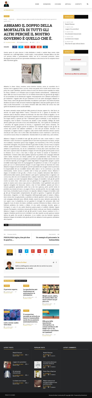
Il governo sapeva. (11, 289)
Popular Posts (39, 347)
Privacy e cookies (10, 395)
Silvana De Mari (10, 42)
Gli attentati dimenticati (17, 372)
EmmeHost (84, 395)
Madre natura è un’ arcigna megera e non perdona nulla (50, 382)
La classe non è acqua (19, 381)
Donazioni (46, 4)
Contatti (78, 4)
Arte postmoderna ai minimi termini (49, 362)
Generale (6, 16)
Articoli (68, 4)
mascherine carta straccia (33, 225)
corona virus (13, 225)
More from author (20, 280)
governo (21, 225)
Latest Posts (8, 347)
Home (37, 4)
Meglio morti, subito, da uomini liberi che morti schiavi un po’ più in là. (50, 298)
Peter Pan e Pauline (49, 371)
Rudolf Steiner (17, 352)
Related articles (9, 280)
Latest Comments (69, 347)
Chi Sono (58, 4)
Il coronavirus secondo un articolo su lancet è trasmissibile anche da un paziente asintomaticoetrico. (31, 318)
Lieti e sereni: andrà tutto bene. (11, 324)
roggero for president (19, 362)
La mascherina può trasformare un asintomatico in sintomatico (30, 292)
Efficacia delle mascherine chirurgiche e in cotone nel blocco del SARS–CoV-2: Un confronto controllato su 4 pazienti (50, 326)
